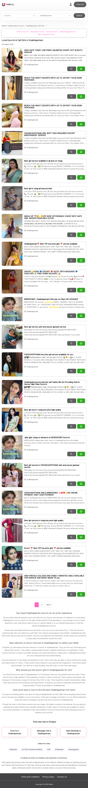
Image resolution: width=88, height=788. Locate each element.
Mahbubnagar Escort (68, 32)
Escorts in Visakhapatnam (14, 732)
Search (79, 15)
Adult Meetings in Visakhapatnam (73, 732)
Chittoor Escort (22, 32)
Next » (49, 605)
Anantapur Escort (37, 32)
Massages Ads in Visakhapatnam (44, 732)
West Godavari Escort (46, 34)
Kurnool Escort (52, 32)
